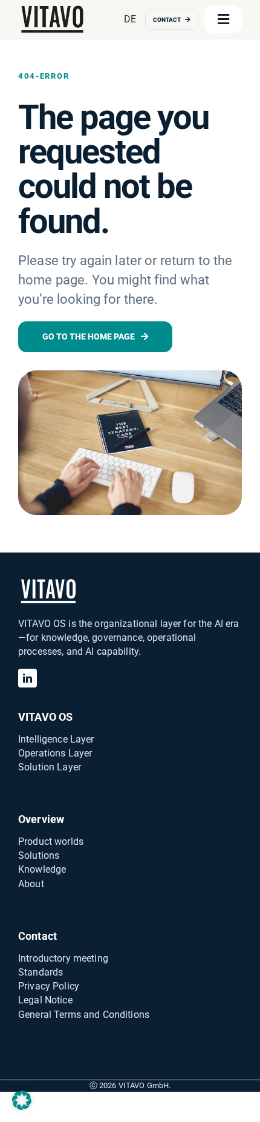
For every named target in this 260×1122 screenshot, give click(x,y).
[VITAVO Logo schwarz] (52, 8)
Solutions (38, 855)
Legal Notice (45, 1000)
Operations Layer (55, 753)
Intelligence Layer (56, 739)
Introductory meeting (63, 958)
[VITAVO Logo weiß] (48, 582)
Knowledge (42, 869)
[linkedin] (27, 678)
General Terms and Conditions (83, 1014)
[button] (22, 1100)
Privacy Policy (48, 986)
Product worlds (50, 841)
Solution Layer (49, 767)
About (31, 884)
